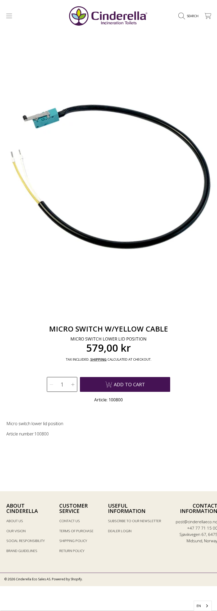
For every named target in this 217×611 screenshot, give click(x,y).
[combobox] (203, 606)
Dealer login (120, 531)
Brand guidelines (21, 550)
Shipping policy (73, 540)
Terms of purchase (76, 531)
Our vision (16, 531)
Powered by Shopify (67, 579)
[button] (9, 16)
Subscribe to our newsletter (134, 520)
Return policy (71, 550)
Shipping (98, 359)
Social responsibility (25, 540)
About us (14, 520)
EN (199, 605)
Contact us (69, 520)
